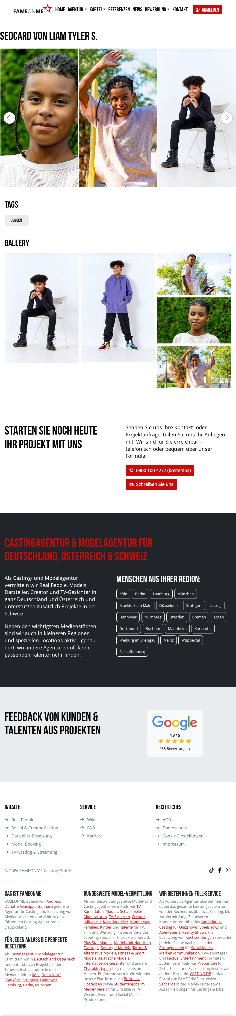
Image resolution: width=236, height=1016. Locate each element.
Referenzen (119, 9)
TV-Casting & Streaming (34, 852)
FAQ (91, 828)
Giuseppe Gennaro (36, 906)
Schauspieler (131, 911)
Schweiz (11, 969)
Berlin (28, 985)
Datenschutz (175, 828)
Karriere (95, 836)
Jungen (16, 220)
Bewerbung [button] (156, 9)
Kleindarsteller (115, 921)
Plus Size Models (98, 942)
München (43, 985)
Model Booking (26, 844)
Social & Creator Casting (35, 828)
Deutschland (45, 959)
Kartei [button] (96, 9)
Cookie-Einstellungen (183, 836)
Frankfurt (13, 979)
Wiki (91, 819)
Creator (138, 916)
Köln (36, 974)
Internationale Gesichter (105, 963)
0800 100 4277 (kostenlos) (163, 470)
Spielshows (209, 927)
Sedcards (167, 984)
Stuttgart (30, 979)
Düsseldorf (51, 974)
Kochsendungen (200, 937)
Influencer (92, 921)
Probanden (207, 963)
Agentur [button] (76, 9)
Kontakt (180, 9)
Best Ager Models (115, 947)
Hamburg (13, 985)
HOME (60, 9)
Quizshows (188, 927)
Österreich (66, 959)
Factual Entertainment (186, 958)
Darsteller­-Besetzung (32, 836)
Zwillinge (91, 947)
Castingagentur (24, 954)
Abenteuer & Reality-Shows (182, 932)
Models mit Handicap (132, 942)
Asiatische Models (113, 958)
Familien (91, 927)
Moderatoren (95, 916)
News (137, 9)
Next (226, 118)
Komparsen (140, 921)
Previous (9, 118)
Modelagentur (50, 954)
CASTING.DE (200, 973)
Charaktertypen (97, 968)
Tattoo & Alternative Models (115, 950)
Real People (23, 819)
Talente (126, 927)
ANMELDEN (210, 10)
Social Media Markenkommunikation (186, 950)
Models (112, 911)
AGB (167, 819)
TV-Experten (119, 916)
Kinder (106, 927)
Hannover (48, 979)
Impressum (174, 844)
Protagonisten (171, 947)
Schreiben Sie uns (155, 484)
